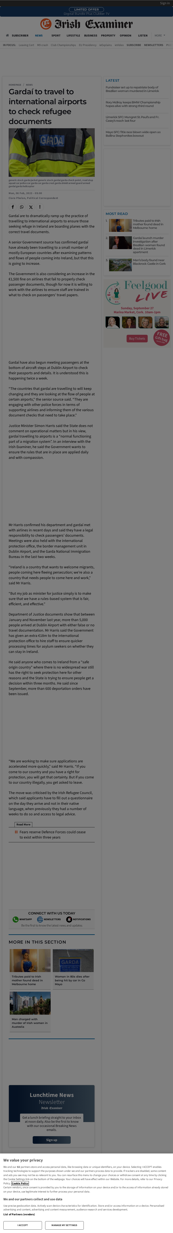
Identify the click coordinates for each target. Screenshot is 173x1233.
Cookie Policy (20, 1183)
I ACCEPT (23, 1225)
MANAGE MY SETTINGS (64, 1225)
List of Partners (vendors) (19, 1214)
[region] (86, 1193)
